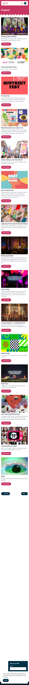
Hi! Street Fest (5, 96)
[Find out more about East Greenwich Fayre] (14, 180)
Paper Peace (4, 383)
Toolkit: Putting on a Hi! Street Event (11, 160)
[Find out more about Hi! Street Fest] (14, 85)
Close (5, 680)
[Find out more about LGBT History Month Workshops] (14, 404)
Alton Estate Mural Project (9, 67)
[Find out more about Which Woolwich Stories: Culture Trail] (14, 117)
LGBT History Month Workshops (10, 414)
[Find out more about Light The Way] (14, 279)
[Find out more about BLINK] (14, 466)
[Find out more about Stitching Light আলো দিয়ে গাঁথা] (14, 26)
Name (11, 666)
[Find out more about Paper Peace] (14, 373)
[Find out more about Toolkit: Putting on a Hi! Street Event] (14, 149)
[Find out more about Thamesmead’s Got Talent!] (14, 436)
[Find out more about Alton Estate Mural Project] (14, 57)
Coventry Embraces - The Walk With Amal (13, 323)
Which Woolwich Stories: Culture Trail (12, 128)
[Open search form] (22, 3)
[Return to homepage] (5, 3)
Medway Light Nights (7, 255)
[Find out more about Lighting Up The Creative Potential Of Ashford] (14, 213)
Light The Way (5, 289)
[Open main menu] (25, 3)
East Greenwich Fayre (7, 190)
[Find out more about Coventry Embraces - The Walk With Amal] (14, 312)
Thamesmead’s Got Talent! (9, 446)
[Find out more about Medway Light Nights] (14, 245)
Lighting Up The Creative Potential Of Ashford (14, 224)
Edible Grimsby (5, 353)
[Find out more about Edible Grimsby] (14, 343)
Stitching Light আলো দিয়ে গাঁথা (8, 36)
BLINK (3, 476)
